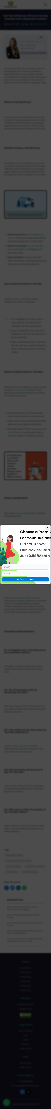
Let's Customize (25, 579)
